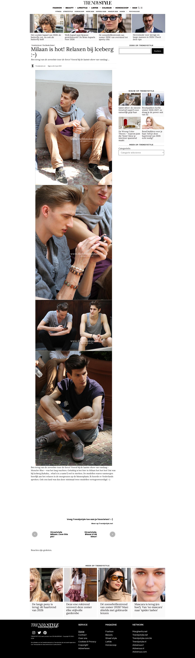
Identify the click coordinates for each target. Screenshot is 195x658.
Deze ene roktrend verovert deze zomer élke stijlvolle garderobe (79, 608)
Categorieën (124, 148)
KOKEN (122, 11)
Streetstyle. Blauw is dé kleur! (91, 534)
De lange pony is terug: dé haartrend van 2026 (44, 607)
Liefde (94, 8)
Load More (73, 558)
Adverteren (84, 648)
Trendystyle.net (36, 45)
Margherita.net (139, 631)
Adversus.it (138, 645)
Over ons (82, 638)
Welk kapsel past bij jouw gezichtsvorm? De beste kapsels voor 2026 (80, 37)
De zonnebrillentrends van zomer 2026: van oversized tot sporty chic (113, 37)
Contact (82, 635)
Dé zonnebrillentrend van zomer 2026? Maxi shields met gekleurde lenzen (114, 608)
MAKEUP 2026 (113, 11)
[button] (141, 8)
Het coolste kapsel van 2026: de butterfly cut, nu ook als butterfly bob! (46, 37)
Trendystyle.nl (139, 642)
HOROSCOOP (79, 11)
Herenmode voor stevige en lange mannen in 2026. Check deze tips (147, 37)
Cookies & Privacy (87, 642)
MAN (134, 8)
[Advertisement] (73, 500)
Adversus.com (139, 652)
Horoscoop (122, 8)
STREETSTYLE (68, 11)
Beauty (69, 8)
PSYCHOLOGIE (134, 11)
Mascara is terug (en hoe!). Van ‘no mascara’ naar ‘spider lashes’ (148, 607)
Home (81, 631)
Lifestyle (82, 8)
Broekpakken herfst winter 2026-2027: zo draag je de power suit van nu (152, 111)
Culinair (107, 8)
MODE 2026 (90, 11)
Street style (111, 638)
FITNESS (58, 11)
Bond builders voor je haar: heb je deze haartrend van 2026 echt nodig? (152, 134)
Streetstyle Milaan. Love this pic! (59, 534)
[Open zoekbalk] (138, 8)
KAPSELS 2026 (101, 11)
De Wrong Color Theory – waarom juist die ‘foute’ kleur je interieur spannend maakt (129, 136)
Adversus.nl (138, 648)
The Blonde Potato (48, 45)
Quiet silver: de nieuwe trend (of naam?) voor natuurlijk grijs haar (129, 110)
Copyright (83, 645)
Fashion (57, 8)
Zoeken (157, 51)
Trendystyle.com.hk (142, 638)
